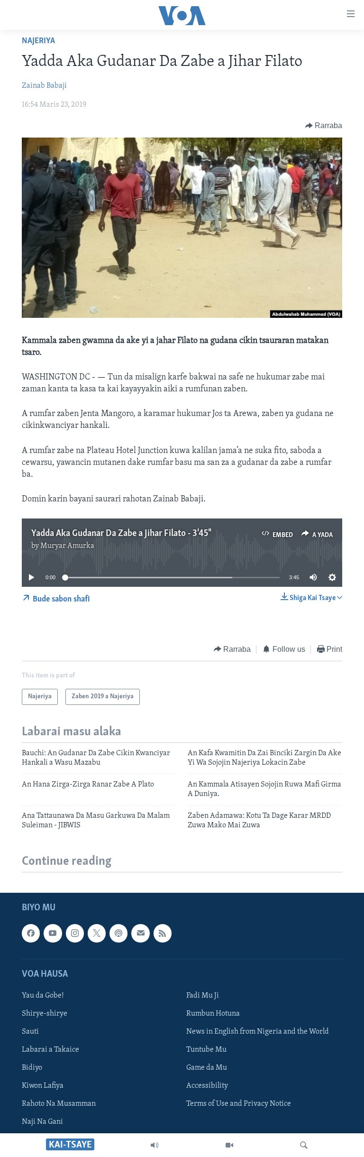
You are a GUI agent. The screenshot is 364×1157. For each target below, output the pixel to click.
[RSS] (163, 934)
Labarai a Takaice (50, 1050)
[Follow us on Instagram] (75, 934)
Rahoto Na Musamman (59, 1104)
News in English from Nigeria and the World (257, 1032)
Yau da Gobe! (43, 996)
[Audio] (154, 1145)
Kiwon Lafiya (43, 1086)
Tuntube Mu (206, 1050)
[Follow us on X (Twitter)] (97, 934)
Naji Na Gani (42, 1122)
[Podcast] (118, 934)
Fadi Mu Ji (202, 996)
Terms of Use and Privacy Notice (238, 1104)
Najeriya (38, 41)
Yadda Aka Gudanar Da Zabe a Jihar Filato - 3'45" (120, 533)
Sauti (30, 1032)
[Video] (229, 1145)
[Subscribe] (140, 934)
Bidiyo (32, 1068)
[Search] (304, 1145)
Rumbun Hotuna (213, 1014)
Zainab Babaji (44, 86)
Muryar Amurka (67, 546)
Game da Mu (206, 1068)
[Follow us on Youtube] (53, 934)
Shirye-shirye (44, 1014)
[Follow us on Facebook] (31, 934)
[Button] (324, 126)
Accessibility (207, 1086)
